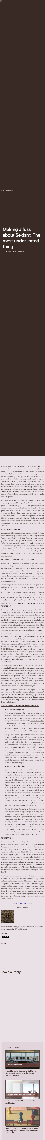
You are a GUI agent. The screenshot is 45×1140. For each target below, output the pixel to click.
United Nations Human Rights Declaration (19, 636)
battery (41, 725)
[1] (37, 636)
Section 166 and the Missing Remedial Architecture (20, 1102)
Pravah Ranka (6, 926)
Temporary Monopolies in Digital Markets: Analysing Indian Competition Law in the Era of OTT (22, 1130)
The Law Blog (7, 190)
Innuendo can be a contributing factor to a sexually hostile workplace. (24, 721)
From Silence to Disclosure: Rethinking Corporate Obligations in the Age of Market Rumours (20, 1073)
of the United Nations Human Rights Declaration (18, 668)
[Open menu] (43, 190)
